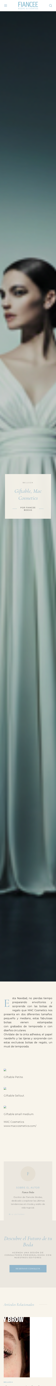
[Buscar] (50, 5)
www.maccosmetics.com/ (20, 1125)
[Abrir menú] (5, 5)
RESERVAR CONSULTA (28, 1268)
